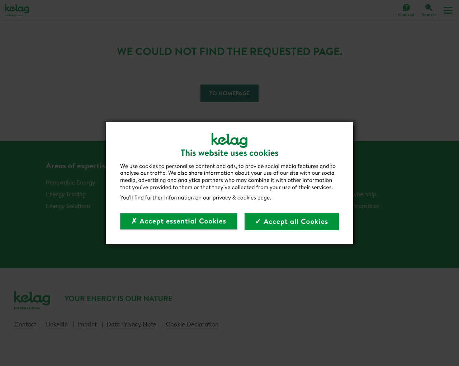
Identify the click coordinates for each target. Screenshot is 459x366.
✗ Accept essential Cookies (178, 221)
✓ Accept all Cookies (291, 221)
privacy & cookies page (241, 198)
